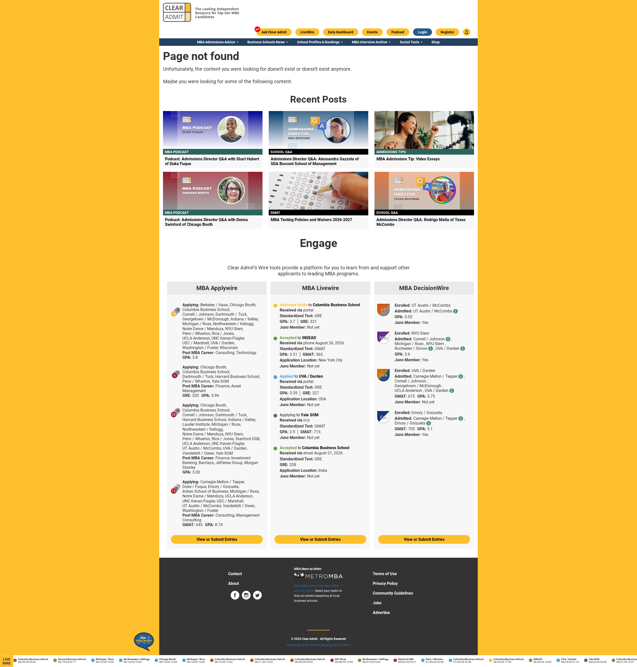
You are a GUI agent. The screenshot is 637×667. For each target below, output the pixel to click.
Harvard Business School (66, 659)
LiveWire (6, 661)
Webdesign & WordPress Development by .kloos (319, 645)
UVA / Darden (562, 659)
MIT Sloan (334, 659)
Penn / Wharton (428, 659)
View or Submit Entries (217, 539)
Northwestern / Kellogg (130, 659)
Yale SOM (588, 659)
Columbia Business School (27, 659)
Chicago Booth (161, 659)
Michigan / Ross (99, 659)
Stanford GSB (399, 659)
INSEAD (531, 659)
